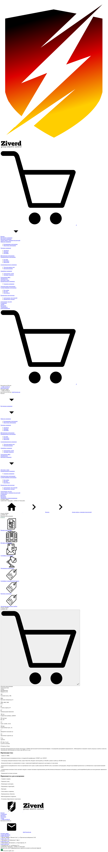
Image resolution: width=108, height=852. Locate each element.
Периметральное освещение (8, 281)
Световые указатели (9, 275)
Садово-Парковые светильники (8, 287)
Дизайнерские (4, 278)
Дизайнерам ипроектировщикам (5, 307)
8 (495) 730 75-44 (5, 838)
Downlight (6, 253)
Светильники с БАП (9, 273)
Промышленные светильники (8, 257)
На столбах (6, 290)
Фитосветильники (8, 268)
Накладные (6, 262)
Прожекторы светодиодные (7, 295)
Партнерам (3, 305)
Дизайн (2, 304)
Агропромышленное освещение (9, 264)
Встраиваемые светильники (11, 244)
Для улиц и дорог (5, 280)
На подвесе (6, 261)
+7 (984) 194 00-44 (5, 386)
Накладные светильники (10, 245)
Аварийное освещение (6, 271)
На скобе (6, 259)
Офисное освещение (6, 241)
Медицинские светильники (7, 255)
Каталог (3, 236)
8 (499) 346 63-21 (5, 836)
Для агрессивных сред (9, 267)
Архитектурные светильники (8, 286)
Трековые (6, 252)
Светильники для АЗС (6, 301)
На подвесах (7, 293)
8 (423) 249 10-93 (5, 844)
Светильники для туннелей (10, 298)
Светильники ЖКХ (5, 277)
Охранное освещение (9, 284)
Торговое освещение (6, 248)
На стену (6, 291)
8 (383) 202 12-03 (5, 841)
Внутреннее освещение (6, 237)
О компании (4, 303)
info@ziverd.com (5, 388)
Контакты (3, 495)
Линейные (6, 250)
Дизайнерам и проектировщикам (9, 498)
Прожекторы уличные (9, 299)
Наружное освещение (6, 239)
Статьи (2, 818)
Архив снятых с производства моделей (10, 240)
